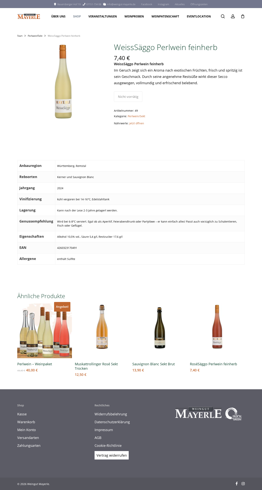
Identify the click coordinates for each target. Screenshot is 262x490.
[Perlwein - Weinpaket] (44, 331)
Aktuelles (180, 4)
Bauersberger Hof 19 (69, 4)
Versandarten (28, 437)
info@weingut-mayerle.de (121, 4)
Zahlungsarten (28, 445)
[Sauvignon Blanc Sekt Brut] (159, 331)
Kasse (22, 414)
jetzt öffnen (136, 123)
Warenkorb (26, 422)
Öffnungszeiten (199, 4)
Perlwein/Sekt (35, 35)
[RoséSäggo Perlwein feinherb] (217, 331)
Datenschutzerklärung (112, 422)
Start (19, 35)
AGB (98, 437)
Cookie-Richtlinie (108, 445)
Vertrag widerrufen (111, 455)
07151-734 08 (93, 4)
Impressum (104, 429)
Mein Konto (26, 429)
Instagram (163, 4)
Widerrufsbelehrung (111, 414)
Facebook (146, 4)
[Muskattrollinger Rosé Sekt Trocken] (102, 331)
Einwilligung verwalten (10, 482)
